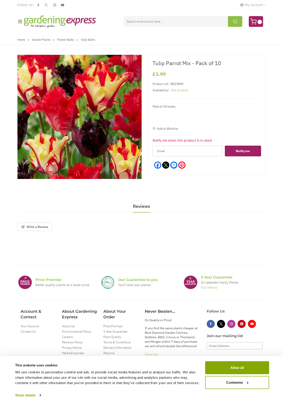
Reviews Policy (72, 342)
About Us (68, 326)
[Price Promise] (25, 282)
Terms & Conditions (117, 342)
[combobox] (183, 21)
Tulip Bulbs (88, 40)
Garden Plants (41, 40)
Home (21, 40)
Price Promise (112, 326)
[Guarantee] (190, 282)
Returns (109, 353)
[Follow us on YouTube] (62, 5)
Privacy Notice (72, 348)
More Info (151, 355)
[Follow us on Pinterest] (242, 324)
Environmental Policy (76, 332)
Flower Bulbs (65, 40)
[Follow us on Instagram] (54, 5)
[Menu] (20, 21)
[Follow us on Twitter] (46, 4)
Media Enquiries (73, 353)
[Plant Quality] (108, 282)
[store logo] (60, 21)
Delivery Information (117, 348)
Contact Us (28, 332)
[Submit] (235, 21)
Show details (25, 395)
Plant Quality (112, 337)
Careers (67, 337)
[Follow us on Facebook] (38, 5)
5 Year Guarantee (115, 332)
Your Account (30, 326)
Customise (234, 382)
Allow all (237, 368)
